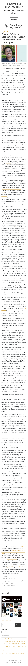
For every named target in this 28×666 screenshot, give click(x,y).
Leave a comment (12, 585)
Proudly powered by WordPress (13, 660)
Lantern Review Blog (14, 5)
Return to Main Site (6, 620)
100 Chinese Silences (8, 578)
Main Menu (14, 19)
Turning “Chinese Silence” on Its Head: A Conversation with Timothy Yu (13, 38)
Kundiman (8, 163)
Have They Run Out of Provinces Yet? (11, 189)
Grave (16, 227)
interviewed (4, 196)
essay (15, 197)
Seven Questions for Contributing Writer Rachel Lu (13, 653)
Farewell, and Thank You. (7, 639)
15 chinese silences (18, 578)
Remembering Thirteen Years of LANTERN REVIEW (13, 646)
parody (3, 192)
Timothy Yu (10, 583)
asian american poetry (6, 580)
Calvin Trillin (8, 582)
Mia (4, 585)
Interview (5, 576)
